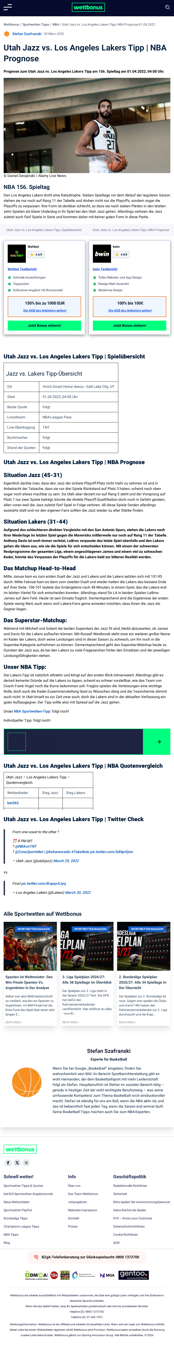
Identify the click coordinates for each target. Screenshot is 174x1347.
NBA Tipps (11, 1235)
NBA (56, 24)
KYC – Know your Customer (132, 1218)
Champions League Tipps (21, 1226)
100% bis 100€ (130, 303)
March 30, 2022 (77, 892)
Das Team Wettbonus (83, 1194)
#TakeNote (80, 852)
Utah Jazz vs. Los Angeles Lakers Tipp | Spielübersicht (44, 230)
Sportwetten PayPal (18, 1210)
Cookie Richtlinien (125, 1235)
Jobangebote (77, 1202)
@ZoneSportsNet (29, 852)
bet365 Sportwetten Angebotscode (28, 1194)
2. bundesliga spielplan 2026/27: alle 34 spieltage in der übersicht (142, 982)
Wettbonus (11, 24)
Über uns (74, 1186)
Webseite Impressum (82, 1210)
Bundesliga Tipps (16, 1218)
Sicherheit (120, 1194)
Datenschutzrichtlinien (129, 1226)
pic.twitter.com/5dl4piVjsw (111, 852)
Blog (7, 1243)
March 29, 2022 (66, 861)
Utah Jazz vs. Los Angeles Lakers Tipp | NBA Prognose (131, 230)
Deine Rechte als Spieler (129, 1210)
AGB (116, 1243)
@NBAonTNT (25, 846)
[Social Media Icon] (8, 1162)
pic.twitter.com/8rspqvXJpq (43, 883)
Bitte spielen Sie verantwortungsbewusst (141, 1202)
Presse (72, 1226)
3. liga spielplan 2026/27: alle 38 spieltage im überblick (87, 979)
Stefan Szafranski (26, 34)
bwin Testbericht (105, 269)
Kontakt (73, 1218)
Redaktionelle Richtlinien (130, 1186)
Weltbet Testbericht (22, 269)
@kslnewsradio (58, 852)
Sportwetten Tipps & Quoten (23, 1186)
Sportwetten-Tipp (36, 711)
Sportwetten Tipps (36, 24)
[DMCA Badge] (36, 1275)
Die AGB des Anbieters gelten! (45, 310)
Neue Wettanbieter (17, 1202)
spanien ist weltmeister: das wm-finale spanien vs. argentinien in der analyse (29, 982)
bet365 (13, 803)
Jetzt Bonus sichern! (44, 325)
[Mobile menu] (8, 7)
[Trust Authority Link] (83, 1275)
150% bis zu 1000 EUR (45, 303)
